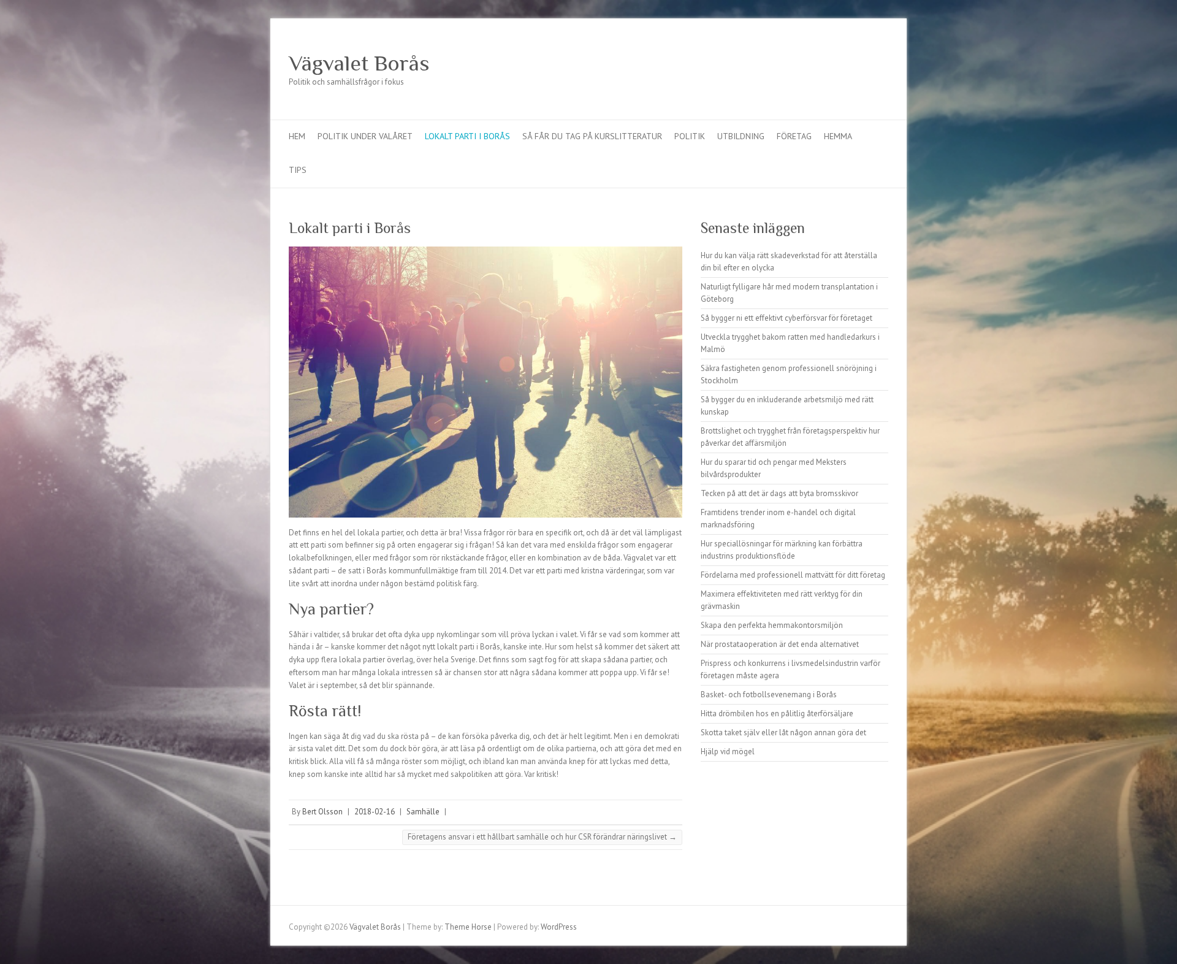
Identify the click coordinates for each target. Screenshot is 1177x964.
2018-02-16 (374, 811)
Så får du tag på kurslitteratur (592, 136)
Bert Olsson (322, 811)
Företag (794, 136)
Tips (298, 169)
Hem (297, 136)
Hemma (838, 136)
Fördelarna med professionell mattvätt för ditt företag (793, 575)
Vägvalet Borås (359, 63)
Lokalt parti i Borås (467, 136)
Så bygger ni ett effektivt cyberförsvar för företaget (786, 318)
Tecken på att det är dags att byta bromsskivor (779, 493)
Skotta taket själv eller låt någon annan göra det (783, 732)
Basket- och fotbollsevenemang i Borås (769, 694)
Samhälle (423, 811)
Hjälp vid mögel (728, 751)
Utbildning (740, 136)
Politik (689, 136)
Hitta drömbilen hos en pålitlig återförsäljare (777, 713)
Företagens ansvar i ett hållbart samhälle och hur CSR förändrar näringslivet (542, 837)
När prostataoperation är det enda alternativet (780, 644)
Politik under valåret (365, 136)
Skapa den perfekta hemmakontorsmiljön (772, 625)
